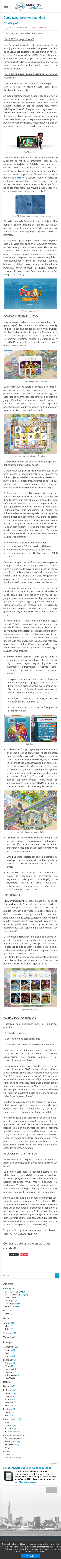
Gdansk (8, 1396)
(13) (13, 1359)
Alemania (8, 1346)
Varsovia (9, 1402)
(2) (14, 1337)
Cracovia (9, 1393)
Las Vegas (38, 33)
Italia (6, 1381)
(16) (16, 1346)
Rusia (6, 1451)
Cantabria (9, 1372)
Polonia (7, 1390)
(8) (12, 1447)
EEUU (8, 33)
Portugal (8, 1409)
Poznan (8, 1399)
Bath (7, 1422)
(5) (23, 1291)
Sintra (7, 1415)
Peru (5, 1310)
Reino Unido (9, 1419)
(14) (26, 1294)
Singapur (8, 1332)
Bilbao (8, 1366)
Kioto (7, 1326)
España (7, 1359)
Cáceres (9, 1369)
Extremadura (11, 1374)
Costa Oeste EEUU (22, 33)
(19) (12, 1288)
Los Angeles (11, 1303)
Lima (7, 1313)
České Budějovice (13, 1438)
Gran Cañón (10, 1297)
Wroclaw (9, 1405)
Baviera (8, 1350)
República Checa (12, 1435)
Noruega (8, 1385)
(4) (13, 1350)
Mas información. (27, 1482)
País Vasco (10, 1377)
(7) (12, 1329)
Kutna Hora (10, 1444)
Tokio (7, 1329)
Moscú (8, 1454)
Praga (7, 1447)
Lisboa (8, 1412)
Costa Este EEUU (13, 1291)
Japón (6, 1322)
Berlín (7, 1353)
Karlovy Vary (11, 1441)
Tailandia (8, 1337)
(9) (23, 1435)
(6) (15, 1393)
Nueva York (10, 1306)
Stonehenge (11, 1431)
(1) (14, 1332)
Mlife (18, 177)
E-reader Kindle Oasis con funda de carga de (27, 1467)
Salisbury (9, 1428)
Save (26, 1254)
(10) (12, 1322)
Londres (9, 1425)
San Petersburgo (13, 1457)
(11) (15, 1409)
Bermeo (8, 1363)
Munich (8, 1355)
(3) (18, 1297)
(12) (19, 1419)
